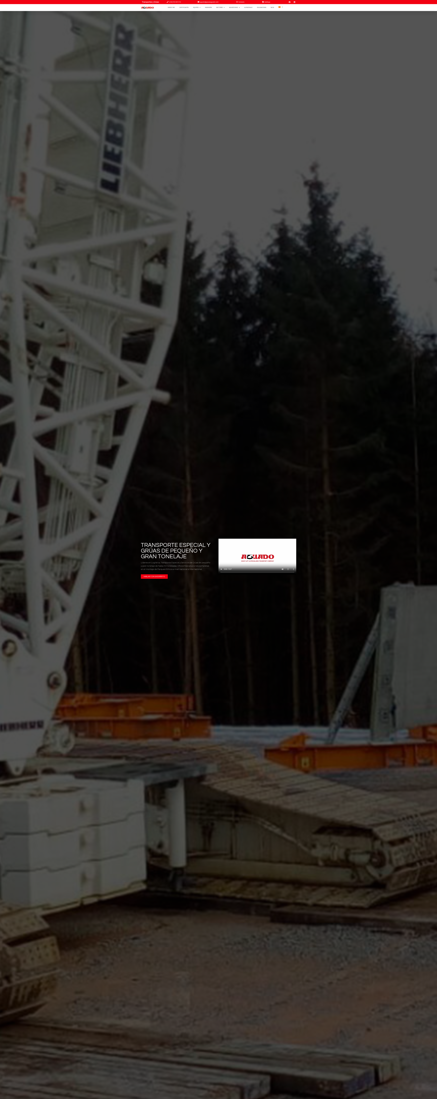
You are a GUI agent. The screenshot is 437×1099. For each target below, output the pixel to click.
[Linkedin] (294, 2)
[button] (154, 576)
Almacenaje (248, 7)
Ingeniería (208, 7)
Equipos (195, 7)
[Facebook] (289, 2)
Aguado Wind (233, 7)
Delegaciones (261, 7)
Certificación (184, 7)
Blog (272, 7)
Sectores (219, 7)
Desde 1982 (171, 7)
